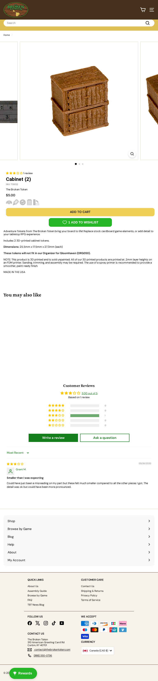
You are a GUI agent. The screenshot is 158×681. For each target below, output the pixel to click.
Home (6, 35)
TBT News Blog (36, 604)
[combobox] (79, 23)
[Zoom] (132, 154)
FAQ (30, 600)
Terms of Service (90, 600)
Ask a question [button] (104, 438)
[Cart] (143, 10)
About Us (33, 586)
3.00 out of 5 (90, 393)
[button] (14, 173)
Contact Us (87, 586)
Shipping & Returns (92, 591)
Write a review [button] (53, 438)
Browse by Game (37, 595)
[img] (15, 464)
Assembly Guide (37, 591)
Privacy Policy (89, 595)
